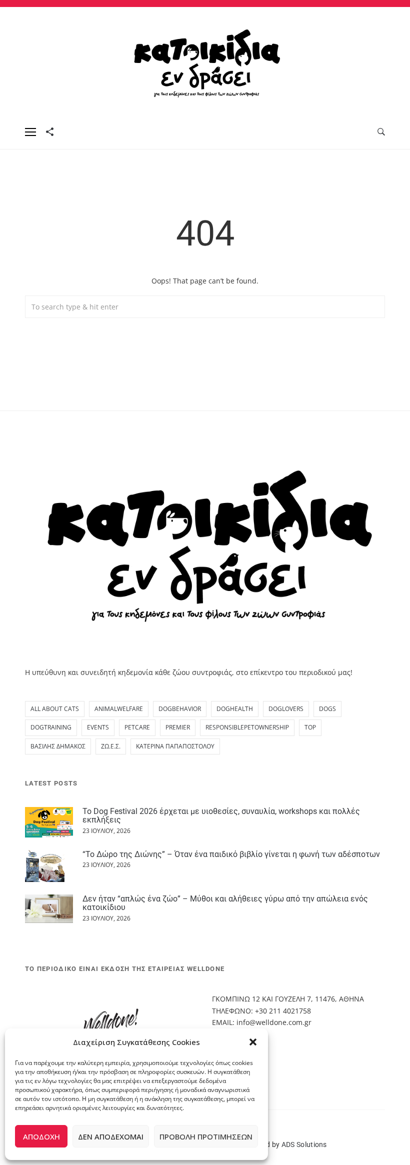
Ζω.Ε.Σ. (110, 746)
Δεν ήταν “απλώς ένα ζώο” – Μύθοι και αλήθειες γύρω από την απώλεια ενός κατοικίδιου (225, 903)
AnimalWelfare (118, 708)
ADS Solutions (304, 1144)
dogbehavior (179, 708)
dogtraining (51, 727)
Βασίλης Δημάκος (58, 746)
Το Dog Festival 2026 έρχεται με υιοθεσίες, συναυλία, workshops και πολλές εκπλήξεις (221, 815)
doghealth (234, 708)
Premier (178, 727)
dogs (327, 708)
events (98, 727)
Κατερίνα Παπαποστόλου (175, 746)
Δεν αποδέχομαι (111, 1137)
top (310, 727)
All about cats (54, 708)
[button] (253, 1042)
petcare (137, 727)
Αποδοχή (41, 1137)
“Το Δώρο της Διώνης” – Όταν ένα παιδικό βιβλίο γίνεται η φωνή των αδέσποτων (231, 854)
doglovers (286, 708)
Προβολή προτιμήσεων (206, 1137)
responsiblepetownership (247, 727)
